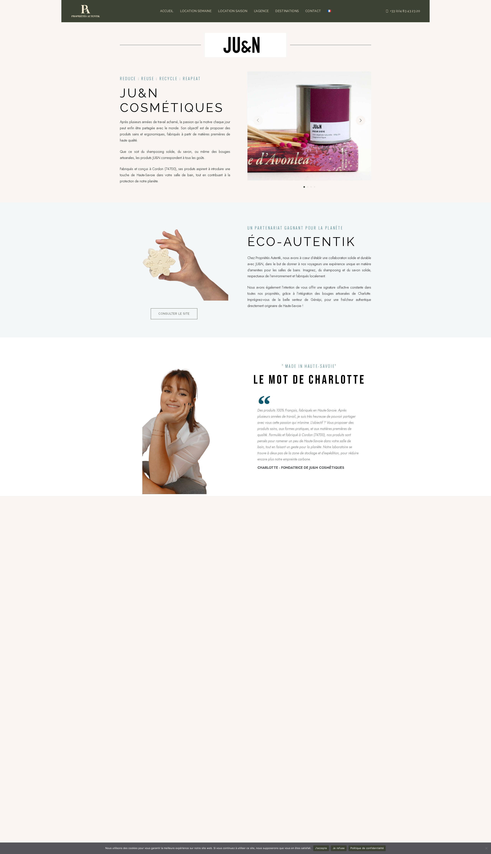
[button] (360, 120)
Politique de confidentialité (367, 848)
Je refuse (339, 848)
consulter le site (174, 313)
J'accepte (321, 848)
